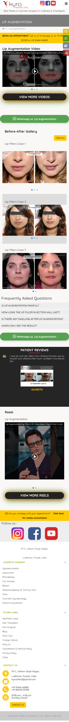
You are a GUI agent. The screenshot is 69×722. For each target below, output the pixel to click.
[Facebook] (47, 3)
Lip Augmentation (17, 28)
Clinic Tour (7, 635)
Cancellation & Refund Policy (17, 648)
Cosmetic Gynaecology (14, 598)
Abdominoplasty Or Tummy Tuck (19, 589)
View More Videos (34, 97)
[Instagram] (42, 3)
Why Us (6, 644)
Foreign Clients (10, 640)
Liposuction (8, 572)
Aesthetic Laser (10, 618)
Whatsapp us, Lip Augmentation (36, 119)
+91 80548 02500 (20, 689)
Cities (5, 657)
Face (4, 594)
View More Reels (34, 495)
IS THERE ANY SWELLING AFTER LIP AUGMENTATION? (32, 319)
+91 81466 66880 (20, 687)
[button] (32, 89)
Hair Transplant (10, 622)
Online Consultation (12, 602)
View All (60, 138)
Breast (5, 585)
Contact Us (18, 705)
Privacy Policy (9, 653)
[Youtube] (53, 3)
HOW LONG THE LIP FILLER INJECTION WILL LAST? (31, 312)
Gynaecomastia (10, 568)
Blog (4, 631)
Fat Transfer (8, 581)
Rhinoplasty (8, 577)
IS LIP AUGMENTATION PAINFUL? (20, 305)
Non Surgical (8, 627)
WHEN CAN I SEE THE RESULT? (19, 325)
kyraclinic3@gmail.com (24, 679)
